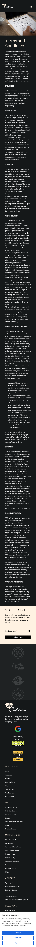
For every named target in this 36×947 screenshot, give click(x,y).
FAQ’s (7, 872)
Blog (6, 786)
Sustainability (10, 782)
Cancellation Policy (12, 850)
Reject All (18, 943)
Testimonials (9, 789)
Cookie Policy (10, 858)
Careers (8, 865)
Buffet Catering (11, 807)
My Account (9, 796)
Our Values (9, 843)
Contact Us (9, 793)
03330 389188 (12, 896)
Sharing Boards (10, 829)
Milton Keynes (10, 910)
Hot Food (8, 825)
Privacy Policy (10, 854)
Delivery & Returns (12, 861)
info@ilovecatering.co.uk (19, 900)
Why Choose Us (11, 840)
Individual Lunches (11, 811)
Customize (18, 937)
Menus (7, 778)
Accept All (18, 932)
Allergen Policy (10, 868)
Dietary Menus (10, 814)
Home (7, 771)
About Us (8, 775)
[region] (18, 929)
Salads (7, 818)
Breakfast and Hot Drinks (14, 822)
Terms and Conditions (13, 847)
